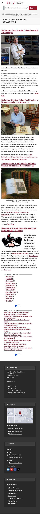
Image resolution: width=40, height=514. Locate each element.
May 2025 (9, 301)
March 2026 (9, 281)
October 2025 (10, 290)
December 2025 (10, 285)
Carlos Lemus (33, 256)
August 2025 (10, 294)
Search (32, 8)
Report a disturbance (15, 463)
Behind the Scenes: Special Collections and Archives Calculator (18, 229)
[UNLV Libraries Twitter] (18, 469)
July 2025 (9, 296)
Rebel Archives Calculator (20, 253)
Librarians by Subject (15, 490)
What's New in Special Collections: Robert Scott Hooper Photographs (17, 334)
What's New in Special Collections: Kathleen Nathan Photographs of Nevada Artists (17, 329)
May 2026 (9, 276)
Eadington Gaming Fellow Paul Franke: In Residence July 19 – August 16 (19, 100)
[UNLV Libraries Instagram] (8, 469)
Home (17, 14)
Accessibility (12, 504)
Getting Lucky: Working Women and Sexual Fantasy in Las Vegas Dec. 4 (18, 349)
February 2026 (10, 283)
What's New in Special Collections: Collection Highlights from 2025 (15, 345)
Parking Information (15, 434)
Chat (10, 452)
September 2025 (11, 292)
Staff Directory (12, 493)
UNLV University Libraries (8, 14)
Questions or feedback (15, 498)
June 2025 (9, 298)
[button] (2, 3)
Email (10, 460)
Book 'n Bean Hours (15, 431)
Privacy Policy (12, 501)
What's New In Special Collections (29, 14)
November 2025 (10, 288)
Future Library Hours (16, 429)
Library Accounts (13, 488)
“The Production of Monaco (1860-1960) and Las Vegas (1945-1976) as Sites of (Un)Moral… (19, 157)
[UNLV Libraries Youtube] (11, 469)
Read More (23, 159)
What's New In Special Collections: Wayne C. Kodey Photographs (17, 341)
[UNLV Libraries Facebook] (14, 469)
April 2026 (9, 279)
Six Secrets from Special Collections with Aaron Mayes (19, 31)
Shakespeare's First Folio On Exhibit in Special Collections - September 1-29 (18, 164)
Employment (12, 496)
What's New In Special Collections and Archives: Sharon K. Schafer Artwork (16, 313)
